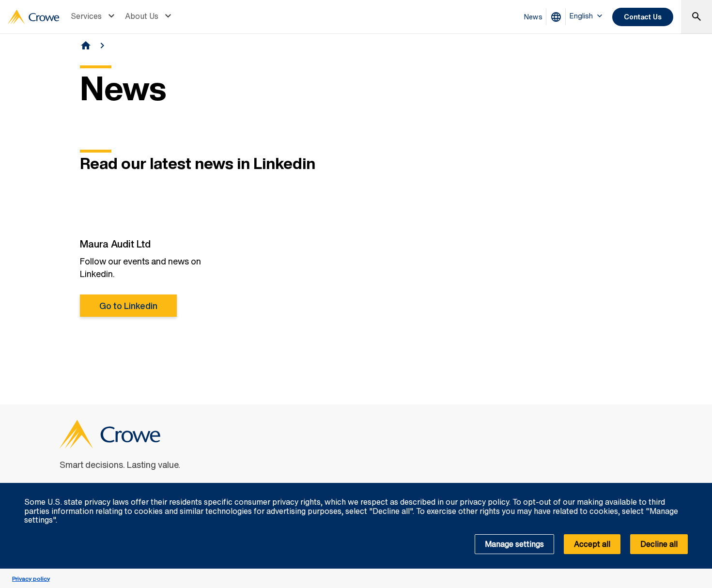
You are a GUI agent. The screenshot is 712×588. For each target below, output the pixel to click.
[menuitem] (94, 17)
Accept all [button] (592, 544)
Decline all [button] (659, 544)
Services (86, 16)
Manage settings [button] (514, 544)
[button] (699, 488)
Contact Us (643, 17)
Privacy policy (31, 578)
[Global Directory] (558, 17)
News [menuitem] (533, 17)
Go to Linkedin (128, 305)
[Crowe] (33, 17)
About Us (141, 16)
